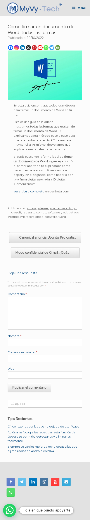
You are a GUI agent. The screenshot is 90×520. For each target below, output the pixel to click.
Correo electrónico (22, 352)
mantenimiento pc (63, 208)
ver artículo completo (29, 191)
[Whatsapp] (45, 47)
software (54, 212)
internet (43, 208)
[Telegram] (51, 47)
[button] (9, 510)
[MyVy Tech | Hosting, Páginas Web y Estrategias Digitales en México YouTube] (55, 482)
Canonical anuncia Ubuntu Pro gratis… (45, 237)
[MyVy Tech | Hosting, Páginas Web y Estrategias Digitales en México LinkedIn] (33, 482)
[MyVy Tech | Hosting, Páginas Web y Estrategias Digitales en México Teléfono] (11, 492)
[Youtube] (40, 47)
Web (11, 368)
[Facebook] (10, 47)
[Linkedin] (22, 47)
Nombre (14, 336)
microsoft (14, 212)
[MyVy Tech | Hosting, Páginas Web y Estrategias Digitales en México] (34, 8)
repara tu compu (34, 212)
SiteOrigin (65, 511)
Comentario (17, 294)
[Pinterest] (34, 47)
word (62, 216)
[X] (28, 47)
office (39, 216)
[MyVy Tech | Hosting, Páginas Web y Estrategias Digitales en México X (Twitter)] (22, 482)
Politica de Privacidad (32, 511)
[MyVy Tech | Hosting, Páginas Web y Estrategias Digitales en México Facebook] (11, 482)
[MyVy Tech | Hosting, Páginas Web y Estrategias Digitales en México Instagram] (44, 482)
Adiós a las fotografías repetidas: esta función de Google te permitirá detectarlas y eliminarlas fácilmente (42, 437)
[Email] (57, 47)
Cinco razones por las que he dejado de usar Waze (43, 426)
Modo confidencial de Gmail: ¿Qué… (45, 253)
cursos (31, 208)
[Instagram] (16, 47)
